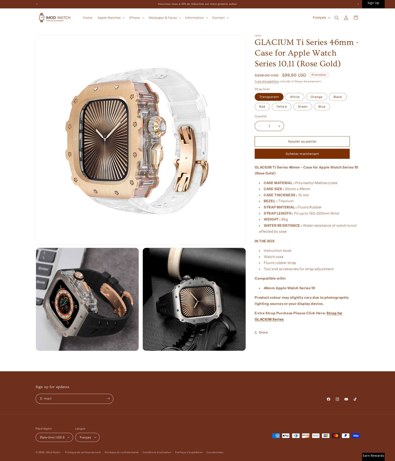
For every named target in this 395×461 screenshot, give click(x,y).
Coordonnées (215, 452)
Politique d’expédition (189, 452)
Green (303, 106)
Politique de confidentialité (122, 452)
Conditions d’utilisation (157, 452)
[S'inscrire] (108, 399)
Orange (317, 97)
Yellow (281, 106)
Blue (321, 106)
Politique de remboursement (83, 452)
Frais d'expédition (267, 81)
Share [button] (263, 332)
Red (262, 106)
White (295, 97)
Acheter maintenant (302, 154)
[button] (111, 17)
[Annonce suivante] (358, 4)
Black (337, 97)
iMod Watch (53, 452)
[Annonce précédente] (36, 4)
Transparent (269, 97)
